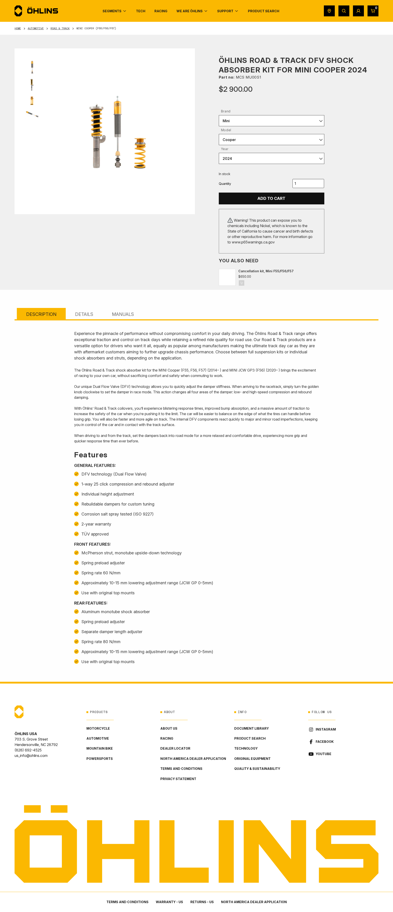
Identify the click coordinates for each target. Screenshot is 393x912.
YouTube (323, 754)
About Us (168, 728)
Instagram (326, 729)
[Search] (343, 10)
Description (41, 314)
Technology (246, 748)
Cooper (229, 139)
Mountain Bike (99, 748)
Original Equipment (252, 759)
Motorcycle (98, 728)
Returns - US (202, 902)
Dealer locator (175, 748)
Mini (226, 121)
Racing (166, 738)
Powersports (99, 759)
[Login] (358, 10)
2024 (227, 158)
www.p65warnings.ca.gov (253, 242)
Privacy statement (178, 779)
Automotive (36, 28)
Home (18, 28)
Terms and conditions (181, 769)
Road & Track (60, 28)
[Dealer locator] (329, 10)
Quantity (225, 184)
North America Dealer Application (193, 759)
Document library (251, 728)
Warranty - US (169, 902)
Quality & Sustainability (257, 769)
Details (84, 314)
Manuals (123, 314)
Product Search (250, 738)
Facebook (325, 741)
